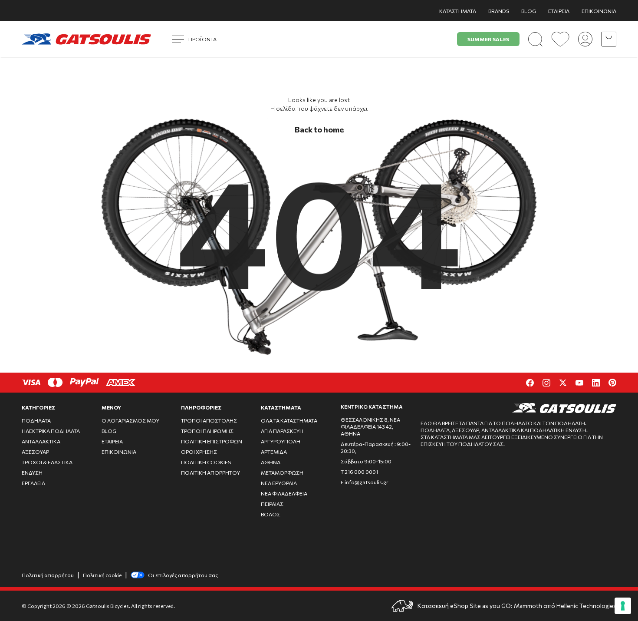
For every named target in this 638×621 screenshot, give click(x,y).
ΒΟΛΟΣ (270, 514)
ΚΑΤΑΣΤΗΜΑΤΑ (457, 11)
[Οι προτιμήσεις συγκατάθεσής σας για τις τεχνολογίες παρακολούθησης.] (623, 606)
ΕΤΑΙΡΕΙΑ (558, 11)
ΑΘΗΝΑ (270, 462)
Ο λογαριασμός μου (130, 420)
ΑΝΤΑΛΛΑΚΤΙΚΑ (41, 441)
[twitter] (563, 383)
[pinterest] (612, 382)
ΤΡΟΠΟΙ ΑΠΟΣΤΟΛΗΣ (209, 420)
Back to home (319, 129)
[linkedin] (596, 383)
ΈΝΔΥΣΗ (32, 472)
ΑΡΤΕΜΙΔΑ (274, 452)
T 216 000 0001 (359, 472)
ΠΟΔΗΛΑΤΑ (36, 420)
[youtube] (579, 383)
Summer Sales (488, 39)
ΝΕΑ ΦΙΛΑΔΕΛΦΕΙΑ (284, 493)
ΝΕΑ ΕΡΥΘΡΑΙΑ (279, 483)
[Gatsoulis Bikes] (86, 39)
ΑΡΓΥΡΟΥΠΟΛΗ (280, 441)
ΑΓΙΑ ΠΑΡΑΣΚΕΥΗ (282, 431)
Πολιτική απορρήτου (48, 575)
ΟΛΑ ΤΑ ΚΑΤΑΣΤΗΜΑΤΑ (289, 420)
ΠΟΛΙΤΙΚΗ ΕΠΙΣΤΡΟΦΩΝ (211, 441)
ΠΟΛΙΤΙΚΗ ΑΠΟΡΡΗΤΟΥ (210, 472)
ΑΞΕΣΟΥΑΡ (35, 452)
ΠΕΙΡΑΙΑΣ (272, 504)
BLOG (528, 11)
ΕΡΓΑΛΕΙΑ (33, 483)
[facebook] (530, 383)
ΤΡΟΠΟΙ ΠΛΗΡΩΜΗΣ (207, 431)
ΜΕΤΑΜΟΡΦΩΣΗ (282, 472)
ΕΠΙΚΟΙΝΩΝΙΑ (599, 11)
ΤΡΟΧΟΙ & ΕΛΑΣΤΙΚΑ (47, 462)
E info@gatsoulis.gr (364, 482)
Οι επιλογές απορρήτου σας (183, 575)
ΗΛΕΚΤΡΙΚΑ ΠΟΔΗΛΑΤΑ (51, 431)
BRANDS (498, 11)
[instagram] (546, 383)
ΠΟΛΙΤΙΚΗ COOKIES (206, 462)
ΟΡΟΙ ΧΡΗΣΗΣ (199, 452)
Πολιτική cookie (102, 575)
